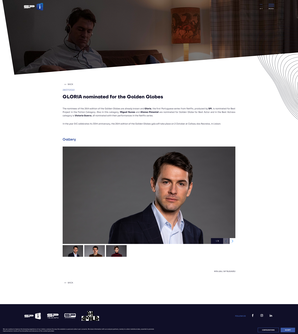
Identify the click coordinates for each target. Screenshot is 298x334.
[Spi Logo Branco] (32, 316)
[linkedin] (271, 318)
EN (261, 4)
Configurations (268, 330)
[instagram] (262, 318)
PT (261, 9)
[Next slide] (232, 241)
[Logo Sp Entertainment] (70, 315)
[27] (90, 316)
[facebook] (253, 318)
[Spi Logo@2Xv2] (33, 6)
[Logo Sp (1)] (53, 316)
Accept (288, 330)
